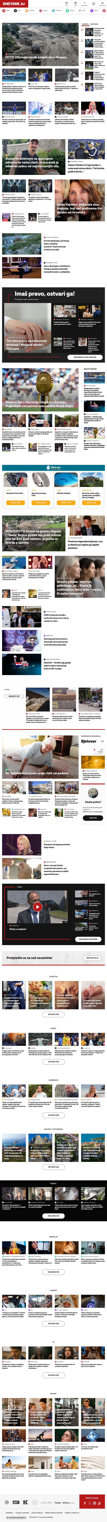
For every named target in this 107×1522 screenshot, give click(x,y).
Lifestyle (45, 10)
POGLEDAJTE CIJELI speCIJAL (85, 357)
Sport (19, 10)
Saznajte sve (14, 696)
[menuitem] (93, 3)
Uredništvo (9, 1513)
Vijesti (7, 10)
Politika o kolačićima (72, 1513)
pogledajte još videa (88, 939)
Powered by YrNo (98, 754)
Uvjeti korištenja (37, 1513)
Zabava (96, 10)
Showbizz (31, 10)
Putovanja (58, 10)
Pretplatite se (92, 958)
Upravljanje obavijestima (17, 1517)
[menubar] (93, 4)
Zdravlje (72, 10)
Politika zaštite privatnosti (54, 1513)
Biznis (84, 10)
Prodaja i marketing (22, 1513)
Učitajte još (53, 1014)
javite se (93, 818)
